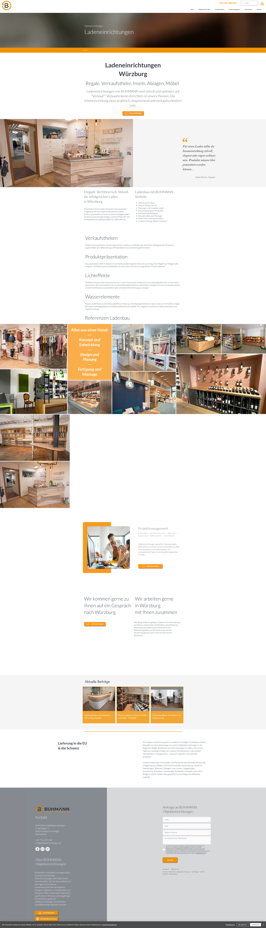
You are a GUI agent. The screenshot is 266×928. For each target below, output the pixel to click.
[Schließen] (263, 924)
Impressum (166, 869)
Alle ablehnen (242, 925)
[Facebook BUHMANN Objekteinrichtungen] (37, 849)
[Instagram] (43, 849)
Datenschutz (175, 869)
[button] (262, 3)
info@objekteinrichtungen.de (48, 843)
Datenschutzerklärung (109, 925)
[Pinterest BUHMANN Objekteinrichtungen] (48, 849)
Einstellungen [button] (230, 925)
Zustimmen (255, 925)
